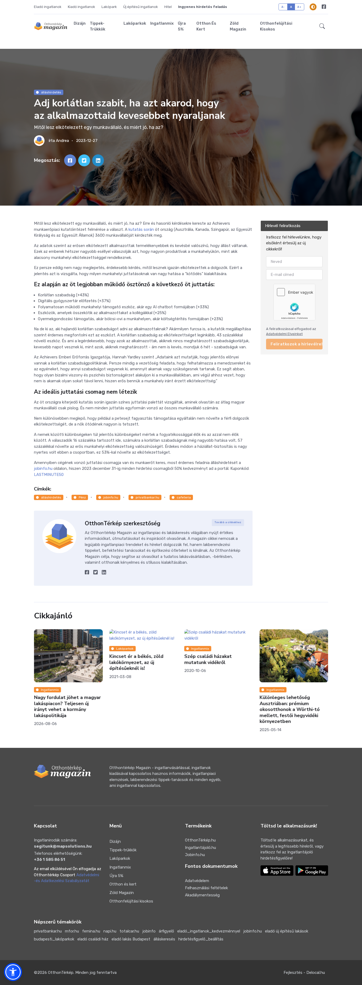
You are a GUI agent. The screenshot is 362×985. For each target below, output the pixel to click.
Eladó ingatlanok (47, 7)
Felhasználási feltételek (206, 888)
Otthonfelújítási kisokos (276, 26)
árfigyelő (166, 931)
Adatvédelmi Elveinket (284, 334)
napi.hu (109, 931)
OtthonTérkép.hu (200, 840)
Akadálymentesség (202, 895)
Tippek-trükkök (97, 26)
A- (283, 6)
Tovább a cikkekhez (227, 522)
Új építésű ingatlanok (140, 7)
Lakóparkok (134, 23)
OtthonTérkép (60, 972)
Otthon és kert (206, 26)
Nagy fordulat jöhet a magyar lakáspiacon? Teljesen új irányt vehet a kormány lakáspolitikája (67, 706)
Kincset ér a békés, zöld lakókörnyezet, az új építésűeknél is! (136, 662)
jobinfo (149, 931)
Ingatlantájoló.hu (200, 847)
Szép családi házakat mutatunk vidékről (208, 659)
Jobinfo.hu (195, 854)
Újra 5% (182, 26)
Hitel (168, 7)
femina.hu (91, 931)
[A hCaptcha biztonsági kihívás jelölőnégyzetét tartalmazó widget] (294, 302)
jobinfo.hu (110, 497)
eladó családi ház (92, 939)
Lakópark (109, 7)
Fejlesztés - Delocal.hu (304, 972)
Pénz (82, 497)
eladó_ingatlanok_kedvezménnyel (208, 931)
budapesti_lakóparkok (54, 939)
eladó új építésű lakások (286, 931)
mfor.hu (72, 931)
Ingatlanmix (162, 23)
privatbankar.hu (147, 497)
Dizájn (80, 23)
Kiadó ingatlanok (81, 7)
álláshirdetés (51, 92)
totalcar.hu (129, 931)
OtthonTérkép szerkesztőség (122, 523)
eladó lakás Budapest (131, 939)
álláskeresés (164, 939)
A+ (299, 6)
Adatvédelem (197, 880)
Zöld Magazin (238, 26)
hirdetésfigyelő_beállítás (200, 939)
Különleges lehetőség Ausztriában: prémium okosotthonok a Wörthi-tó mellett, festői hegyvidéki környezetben (289, 709)
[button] (322, 26)
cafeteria (184, 497)
